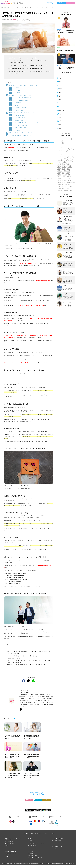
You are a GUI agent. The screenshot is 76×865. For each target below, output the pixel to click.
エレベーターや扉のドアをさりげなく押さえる (21, 100)
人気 (66, 160)
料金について (7, 845)
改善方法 (59, 174)
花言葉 (65, 186)
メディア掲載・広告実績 (32, 855)
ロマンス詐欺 (60, 160)
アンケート (62, 78)
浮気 (64, 176)
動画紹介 (64, 162)
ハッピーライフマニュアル (42, 833)
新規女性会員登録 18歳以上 (10, 851)
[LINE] (33, 680)
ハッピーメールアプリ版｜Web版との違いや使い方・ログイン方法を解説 (65, 68)
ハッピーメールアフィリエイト (56, 846)
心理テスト (60, 170)
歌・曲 (59, 176)
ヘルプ (6, 856)
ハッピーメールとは (9, 841)
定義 (60, 99)
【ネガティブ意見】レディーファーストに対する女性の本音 (24, 122)
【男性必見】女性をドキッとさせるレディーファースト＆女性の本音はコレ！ (39, 7)
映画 (69, 174)
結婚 (59, 184)
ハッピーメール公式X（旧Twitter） (56, 838)
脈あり (70, 184)
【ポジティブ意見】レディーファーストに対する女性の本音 (20, 112)
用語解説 (68, 178)
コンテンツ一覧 (53, 848)
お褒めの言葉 (30, 853)
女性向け (70, 166)
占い (70, 162)
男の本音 (59, 180)
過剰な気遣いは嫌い (15, 130)
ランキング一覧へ (66, 72)
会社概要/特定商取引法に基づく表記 (35, 842)
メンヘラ (59, 158)
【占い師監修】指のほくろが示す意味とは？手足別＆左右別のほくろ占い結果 (65, 50)
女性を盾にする (14, 87)
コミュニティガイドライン (33, 845)
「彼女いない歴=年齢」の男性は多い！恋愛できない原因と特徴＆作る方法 (31, 775)
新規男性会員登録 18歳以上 (10, 853)
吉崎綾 (64, 164)
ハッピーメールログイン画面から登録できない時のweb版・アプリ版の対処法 (65, 31)
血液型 (70, 186)
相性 (59, 182)
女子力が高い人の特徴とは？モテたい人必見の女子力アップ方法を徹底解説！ (12, 775)
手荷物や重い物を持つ (16, 102)
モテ (23, 19)
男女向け (65, 180)
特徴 (60, 117)
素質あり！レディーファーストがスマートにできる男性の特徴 (21, 133)
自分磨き (59, 186)
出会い (59, 29)
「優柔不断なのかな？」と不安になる (19, 127)
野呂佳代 (66, 190)
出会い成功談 (30, 851)
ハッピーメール (66, 152)
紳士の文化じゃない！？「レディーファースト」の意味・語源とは (22, 85)
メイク (66, 156)
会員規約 (29, 838)
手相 (68, 172)
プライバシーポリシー (32, 840)
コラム (60, 81)
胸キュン (64, 184)
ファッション (68, 154)
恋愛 (60, 103)
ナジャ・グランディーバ (62, 150)
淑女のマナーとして (15, 90)
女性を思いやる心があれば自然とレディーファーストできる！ (21, 135)
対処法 (64, 168)
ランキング (70, 158)
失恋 (60, 92)
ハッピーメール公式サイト (34, 706)
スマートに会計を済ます (16, 110)
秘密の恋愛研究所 (71, 182)
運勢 (63, 188)
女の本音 (64, 166)
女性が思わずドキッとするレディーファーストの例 (19, 95)
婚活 (60, 96)
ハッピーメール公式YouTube (55, 842)
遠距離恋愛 (60, 190)
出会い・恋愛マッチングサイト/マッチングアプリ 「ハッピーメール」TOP (14, 839)
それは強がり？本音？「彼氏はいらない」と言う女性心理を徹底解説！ (12, 737)
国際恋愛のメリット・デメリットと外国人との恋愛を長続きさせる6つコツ (31, 756)
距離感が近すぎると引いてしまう (18, 125)
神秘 (60, 124)
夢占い (69, 164)
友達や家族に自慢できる (16, 120)
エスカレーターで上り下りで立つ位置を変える (21, 97)
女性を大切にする (15, 92)
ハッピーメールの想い (9, 843)
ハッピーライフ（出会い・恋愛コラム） (35, 857)
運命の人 (68, 188)
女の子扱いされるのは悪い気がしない (19, 117)
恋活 (22, 7)
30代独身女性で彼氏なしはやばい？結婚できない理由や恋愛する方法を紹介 (31, 737)
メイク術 (71, 156)
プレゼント (60, 156)
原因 (59, 164)
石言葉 (64, 182)
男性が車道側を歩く (15, 105)
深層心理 (28, 19)
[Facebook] (23, 680)
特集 (60, 121)
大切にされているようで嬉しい (18, 115)
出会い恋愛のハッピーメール (6, 7)
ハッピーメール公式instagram (55, 840)
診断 (59, 47)
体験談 (71, 160)
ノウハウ (19, 19)
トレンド (61, 85)
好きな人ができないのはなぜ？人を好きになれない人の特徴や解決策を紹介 (12, 756)
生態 (63, 178)
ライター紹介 (51, 833)
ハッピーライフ (17, 7)
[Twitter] (28, 680)
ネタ (69, 150)
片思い (60, 114)
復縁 (68, 168)
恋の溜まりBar (67, 170)
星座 (65, 174)
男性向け (33, 19)
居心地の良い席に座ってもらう (18, 107)
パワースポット (60, 154)
